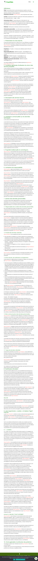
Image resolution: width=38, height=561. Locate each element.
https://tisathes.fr (17, 14)
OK (14, 559)
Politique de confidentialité (20, 559)
